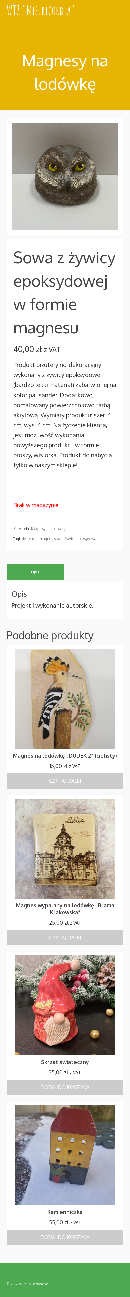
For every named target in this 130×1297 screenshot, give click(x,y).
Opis (35, 572)
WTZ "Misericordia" (41, 10)
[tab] (35, 572)
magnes (46, 538)
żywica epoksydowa (80, 538)
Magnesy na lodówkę (48, 528)
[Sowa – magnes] (65, 176)
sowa (58, 538)
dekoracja (30, 538)
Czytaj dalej (65, 781)
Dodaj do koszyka (65, 1087)
